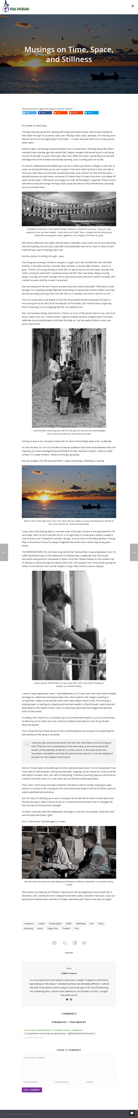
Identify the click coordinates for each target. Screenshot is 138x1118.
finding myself (55, 923)
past (92, 923)
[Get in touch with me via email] (71, 1000)
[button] (30, 112)
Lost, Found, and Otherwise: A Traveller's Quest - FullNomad (53, 1030)
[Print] (54, 942)
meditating (80, 923)
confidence (29, 923)
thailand (66, 928)
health (69, 923)
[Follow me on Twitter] (67, 1000)
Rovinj (40, 928)
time (76, 928)
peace (101, 923)
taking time (52, 928)
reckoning (28, 928)
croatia (41, 923)
